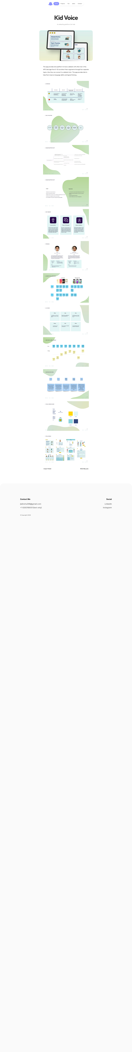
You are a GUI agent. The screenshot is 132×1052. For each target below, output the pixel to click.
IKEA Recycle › (84, 469)
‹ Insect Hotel (47, 469)
